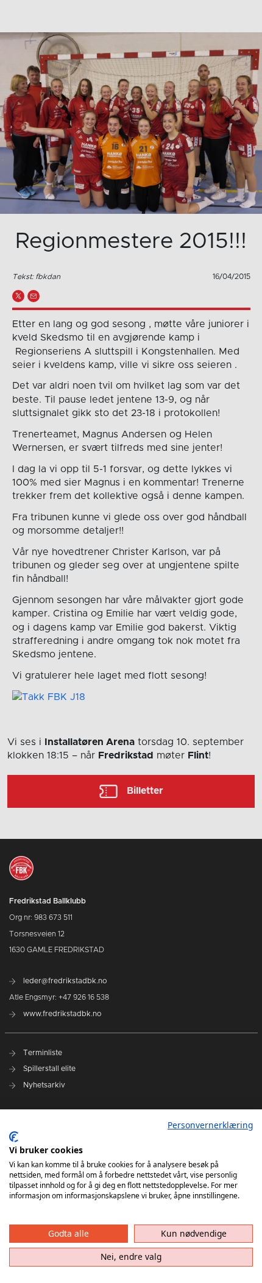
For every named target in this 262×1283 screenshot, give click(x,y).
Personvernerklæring (210, 1125)
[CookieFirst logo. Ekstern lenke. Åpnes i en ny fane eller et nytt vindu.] (13, 1136)
